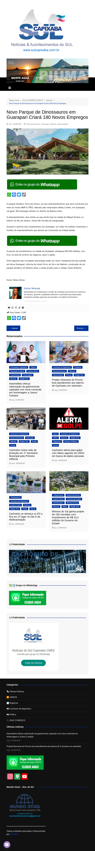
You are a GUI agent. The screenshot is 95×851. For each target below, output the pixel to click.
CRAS (55, 438)
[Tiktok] (19, 307)
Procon (68, 375)
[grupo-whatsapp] (42, 184)
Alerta (55, 434)
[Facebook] (16, 307)
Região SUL (24, 379)
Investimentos (58, 503)
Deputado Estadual (17, 371)
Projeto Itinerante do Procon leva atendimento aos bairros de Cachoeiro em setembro (68, 382)
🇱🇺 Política (11, 714)
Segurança (57, 441)
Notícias (53, 124)
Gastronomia (15, 375)
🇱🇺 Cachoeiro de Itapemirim (19, 709)
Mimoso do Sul (72, 503)
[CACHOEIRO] (47, 561)
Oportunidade (62, 124)
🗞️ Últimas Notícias (15, 691)
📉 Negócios (12, 703)
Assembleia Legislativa (18, 367)
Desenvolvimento (33, 124)
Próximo (80, 328)
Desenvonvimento (73, 495)
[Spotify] (23, 307)
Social (12, 445)
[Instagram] (12, 307)
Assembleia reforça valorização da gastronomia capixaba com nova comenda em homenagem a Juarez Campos (25, 389)
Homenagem (27, 375)
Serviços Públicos (70, 441)
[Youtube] (9, 307)
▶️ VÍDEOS (12, 697)
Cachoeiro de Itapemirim (62, 367)
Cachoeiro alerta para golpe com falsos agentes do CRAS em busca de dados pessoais (68, 453)
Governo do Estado (74, 499)
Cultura (33, 367)
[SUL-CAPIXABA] (34, 647)
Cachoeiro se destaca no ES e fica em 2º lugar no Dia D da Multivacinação (26, 516)
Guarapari (45, 124)
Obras (65, 507)
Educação (30, 438)
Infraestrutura (15, 497)
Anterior (15, 328)
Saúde (34, 441)
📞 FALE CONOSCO (16, 720)
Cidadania (77, 367)
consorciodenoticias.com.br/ (35, 301)
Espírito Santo (33, 371)
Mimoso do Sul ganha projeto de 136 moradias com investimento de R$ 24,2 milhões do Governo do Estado (68, 517)
